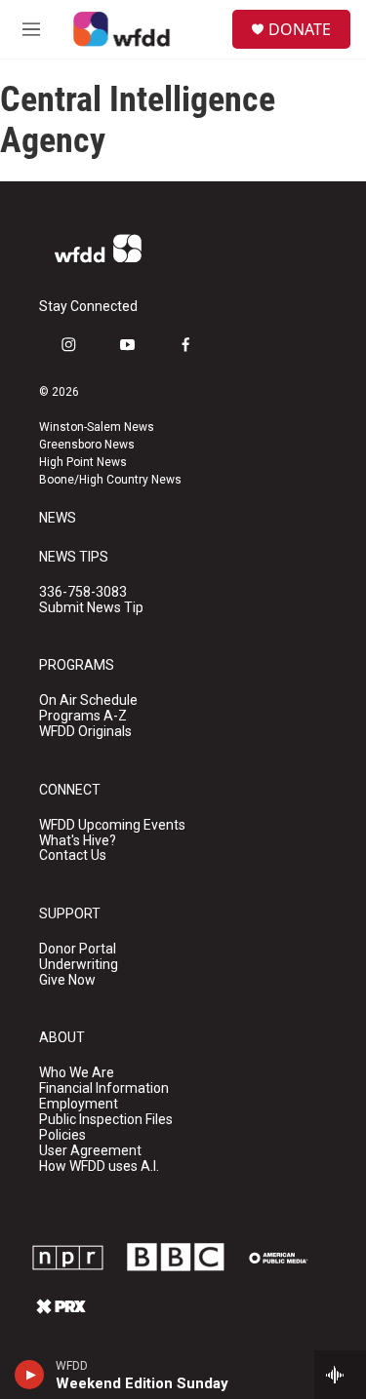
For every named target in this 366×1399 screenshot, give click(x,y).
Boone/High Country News (110, 479)
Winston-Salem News (96, 427)
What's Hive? (77, 841)
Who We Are (76, 1073)
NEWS (57, 518)
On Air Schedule (88, 700)
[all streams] (340, 1374)
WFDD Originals (85, 731)
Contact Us (72, 855)
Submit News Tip (91, 608)
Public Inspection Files (106, 1119)
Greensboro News (87, 444)
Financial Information (104, 1088)
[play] (30, 1374)
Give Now (67, 980)
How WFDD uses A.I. (99, 1166)
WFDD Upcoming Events (112, 825)
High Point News (83, 462)
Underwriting (78, 964)
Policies (62, 1135)
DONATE (299, 29)
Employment (78, 1104)
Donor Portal (77, 949)
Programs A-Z (83, 716)
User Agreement (90, 1151)
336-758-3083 (83, 592)
